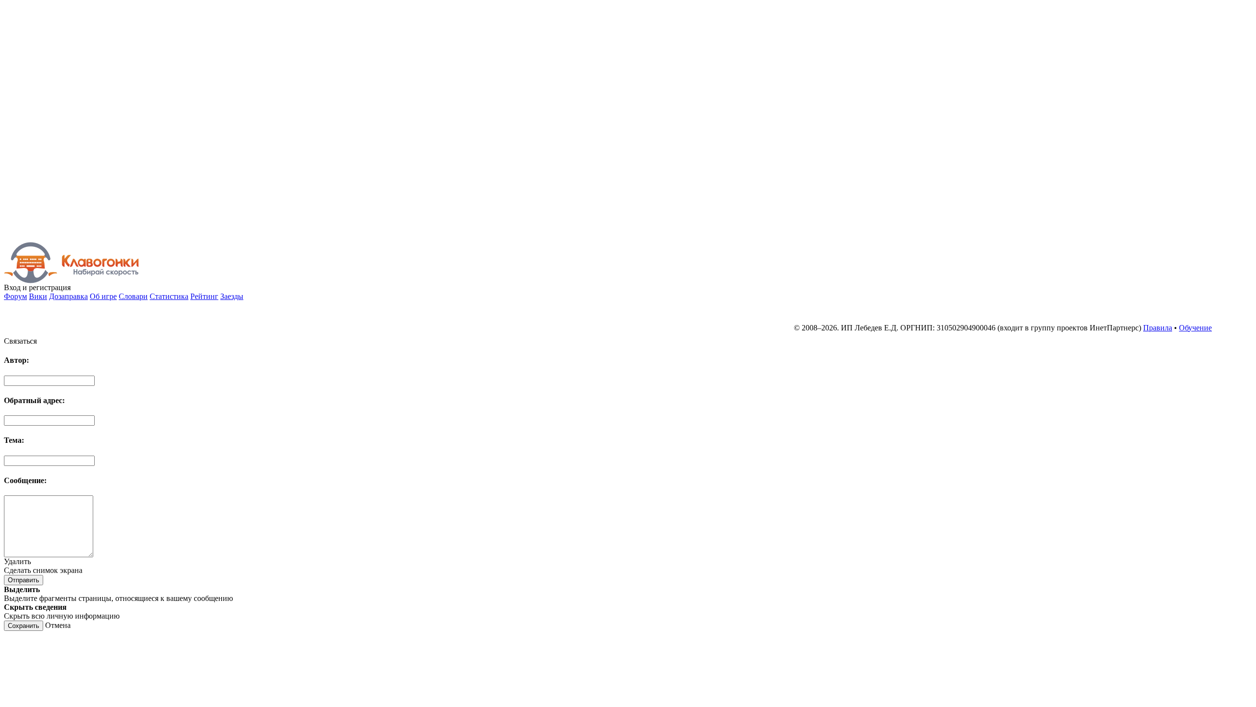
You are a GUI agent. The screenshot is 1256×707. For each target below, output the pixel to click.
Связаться (20, 341)
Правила (1157, 328)
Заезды (231, 296)
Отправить (23, 580)
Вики (38, 296)
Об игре (103, 296)
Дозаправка (68, 296)
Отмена (58, 625)
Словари (133, 296)
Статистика (169, 296)
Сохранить (23, 625)
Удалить (17, 561)
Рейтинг (204, 296)
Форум (15, 296)
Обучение (1195, 328)
